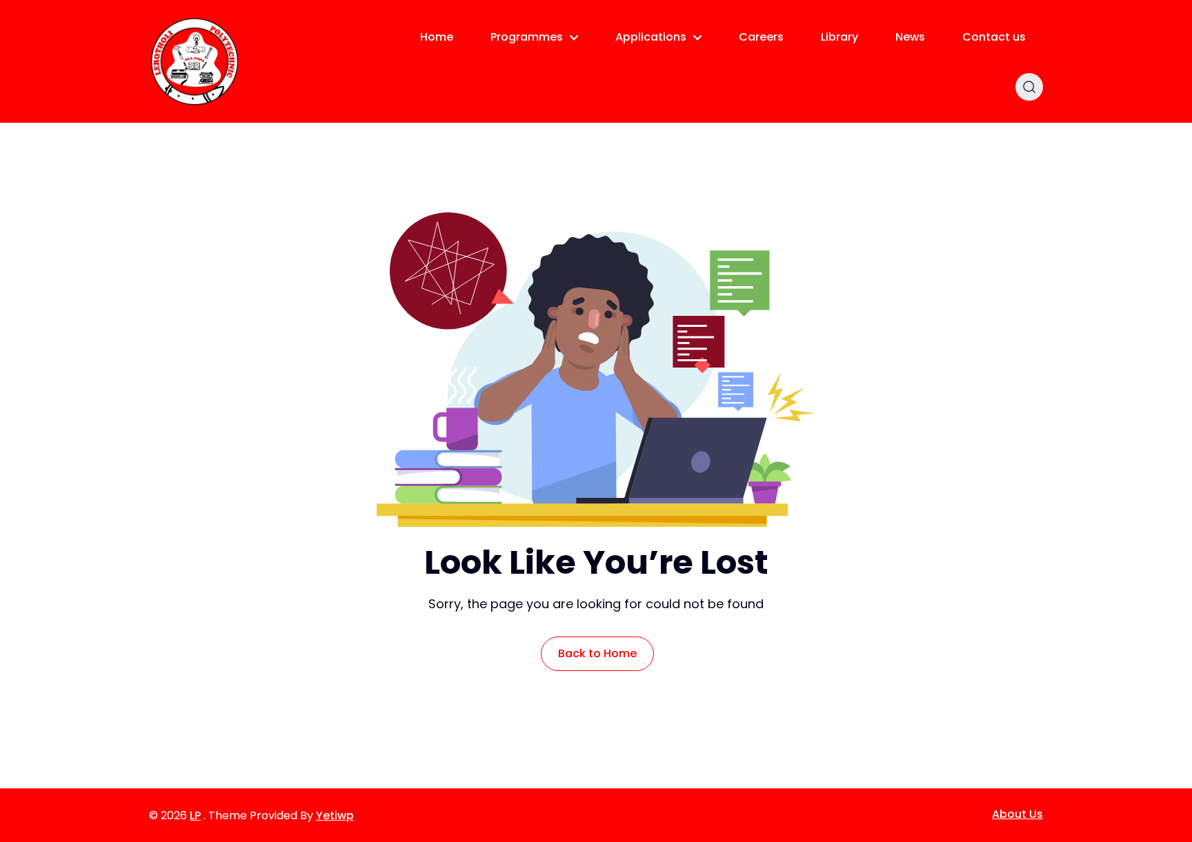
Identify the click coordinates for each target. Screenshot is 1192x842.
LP (195, 815)
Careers (761, 37)
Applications (650, 37)
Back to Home (597, 653)
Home (436, 37)
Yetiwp (335, 815)
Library (839, 37)
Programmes (526, 37)
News (910, 37)
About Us (1017, 814)
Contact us (994, 37)
